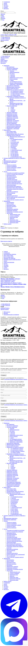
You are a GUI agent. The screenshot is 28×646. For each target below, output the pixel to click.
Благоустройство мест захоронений (16, 197)
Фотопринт (9, 207)
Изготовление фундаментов (14, 186)
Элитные (12, 71)
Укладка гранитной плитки (14, 182)
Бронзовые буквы (11, 205)
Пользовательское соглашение (11, 314)
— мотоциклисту (14, 143)
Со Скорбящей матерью (16, 81)
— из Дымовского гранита (16, 91)
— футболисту (13, 146)
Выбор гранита (7, 224)
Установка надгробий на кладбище (15, 173)
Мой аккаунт (7, 312)
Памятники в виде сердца (16, 77)
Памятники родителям (12, 118)
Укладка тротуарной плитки (14, 181)
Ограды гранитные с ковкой (14, 167)
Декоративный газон (15, 214)
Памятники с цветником (13, 128)
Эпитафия (9, 194)
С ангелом (12, 76)
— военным (13, 147)
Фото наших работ (11, 131)
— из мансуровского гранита (17, 93)
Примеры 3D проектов (9, 258)
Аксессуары (10, 213)
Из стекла (12, 73)
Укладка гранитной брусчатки (14, 183)
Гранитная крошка (11, 185)
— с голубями (13, 148)
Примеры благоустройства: (13, 135)
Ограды (6, 163)
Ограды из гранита (11, 164)
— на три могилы (14, 155)
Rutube (3, 18)
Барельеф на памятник (12, 191)
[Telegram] (14, 617)
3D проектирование (12, 177)
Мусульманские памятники (14, 124)
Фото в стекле (10, 203)
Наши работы (4, 60)
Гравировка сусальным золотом (15, 211)
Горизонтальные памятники (14, 126)
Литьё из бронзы (11, 193)
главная (2, 59)
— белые (12, 107)
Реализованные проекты (10, 254)
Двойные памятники (12, 112)
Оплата (5, 4)
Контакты (6, 8)
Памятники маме (11, 119)
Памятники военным (12, 115)
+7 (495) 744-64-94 (5, 38)
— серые (12, 108)
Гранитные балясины (15, 221)
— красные (12, 109)
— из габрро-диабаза (15, 95)
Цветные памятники (12, 105)
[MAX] (14, 644)
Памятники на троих (12, 113)
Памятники (6, 65)
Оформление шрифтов (12, 209)
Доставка (6, 5)
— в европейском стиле (16, 156)
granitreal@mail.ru (5, 308)
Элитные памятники (12, 69)
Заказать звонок (5, 40)
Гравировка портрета (12, 210)
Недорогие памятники (12, 68)
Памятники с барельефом (16, 84)
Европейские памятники (13, 85)
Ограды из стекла (11, 168)
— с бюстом (13, 140)
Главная (6, 251)
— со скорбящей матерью (16, 139)
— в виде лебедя (14, 152)
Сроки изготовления (9, 262)
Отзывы (6, 7)
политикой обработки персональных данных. (15, 379)
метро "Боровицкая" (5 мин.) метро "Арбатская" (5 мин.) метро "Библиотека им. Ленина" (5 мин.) (11, 280)
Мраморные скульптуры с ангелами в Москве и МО (16, 103)
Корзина (6, 313)
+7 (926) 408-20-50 (5, 37)
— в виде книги (14, 151)
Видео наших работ (12, 132)
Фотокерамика (10, 202)
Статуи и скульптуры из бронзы (15, 174)
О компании (7, 1)
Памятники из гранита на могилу (15, 89)
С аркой (12, 80)
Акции (5, 3)
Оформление (7, 201)
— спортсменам (14, 144)
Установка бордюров (12, 179)
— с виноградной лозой (16, 150)
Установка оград (11, 178)
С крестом (12, 75)
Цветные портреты (11, 206)
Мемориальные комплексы (13, 87)
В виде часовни (14, 79)
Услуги (5, 171)
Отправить (3, 375)
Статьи (5, 267)
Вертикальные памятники (13, 127)
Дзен (3, 19)
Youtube (3, 16)
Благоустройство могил (13, 88)
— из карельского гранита (16, 92)
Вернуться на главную (6, 241)
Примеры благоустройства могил (12, 259)
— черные (12, 111)
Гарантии (6, 266)
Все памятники (10, 67)
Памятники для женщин (13, 120)
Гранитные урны (14, 219)
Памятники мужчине (12, 122)
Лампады (12, 218)
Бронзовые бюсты (11, 175)
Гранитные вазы (14, 217)
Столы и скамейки (14, 215)
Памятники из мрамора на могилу (15, 96)
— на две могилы (14, 154)
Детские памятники (12, 123)
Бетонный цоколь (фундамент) (14, 187)
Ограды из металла (11, 170)
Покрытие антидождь (12, 195)
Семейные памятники (12, 116)
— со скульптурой (14, 142)
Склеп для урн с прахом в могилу (15, 199)
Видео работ (4, 61)
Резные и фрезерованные (16, 83)
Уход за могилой (11, 198)
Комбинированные (14, 72)
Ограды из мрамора (12, 166)
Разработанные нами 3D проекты (15, 134)
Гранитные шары (14, 222)
